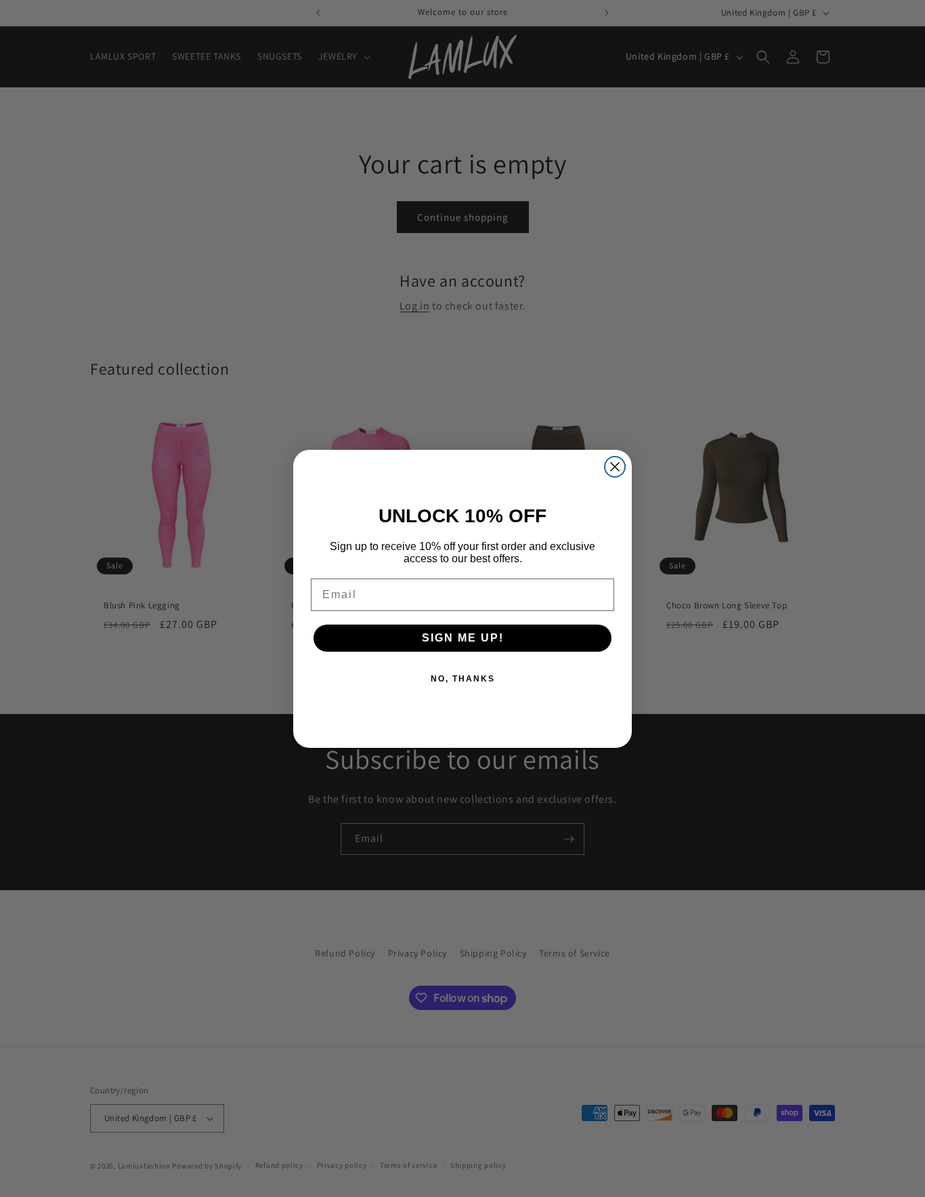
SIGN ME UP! (463, 638)
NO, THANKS (463, 679)
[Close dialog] (615, 467)
